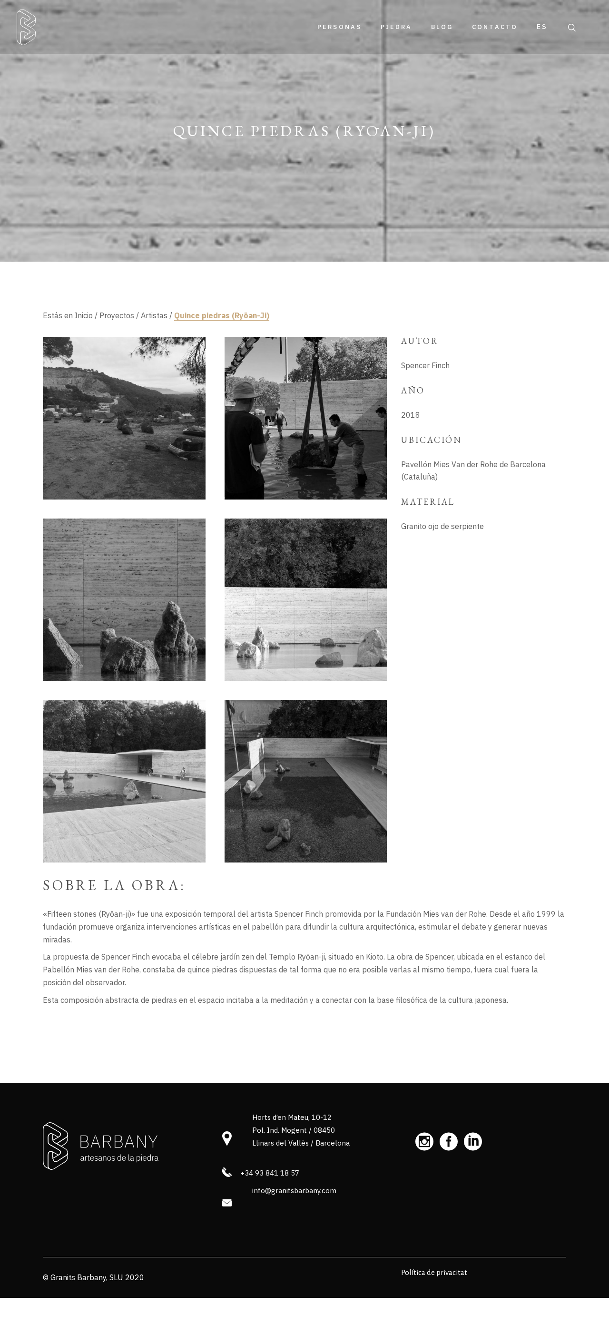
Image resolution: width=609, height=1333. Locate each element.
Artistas (154, 315)
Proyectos (116, 315)
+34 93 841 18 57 (269, 1172)
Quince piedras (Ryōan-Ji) (221, 315)
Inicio (84, 315)
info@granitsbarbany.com (294, 1190)
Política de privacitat (434, 1272)
